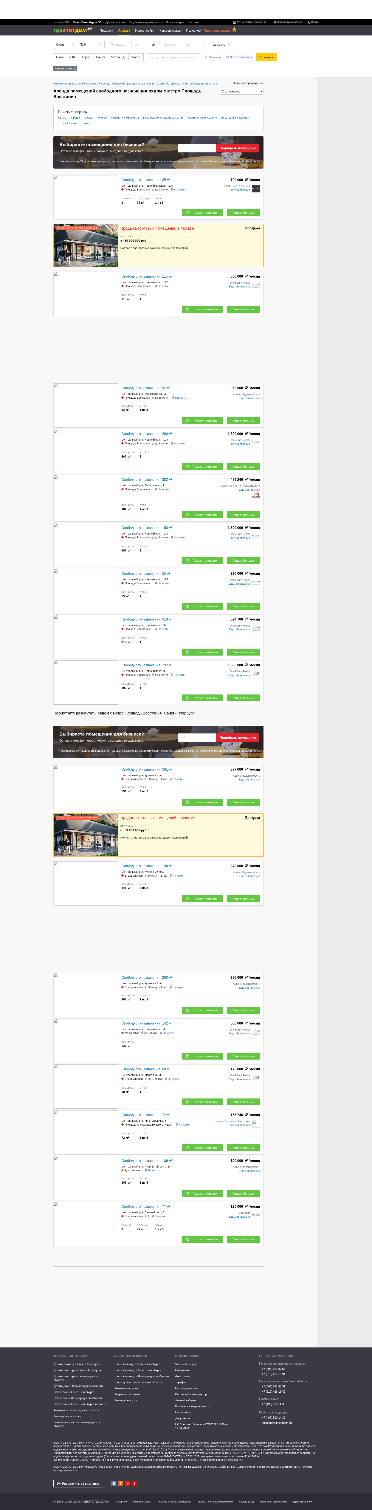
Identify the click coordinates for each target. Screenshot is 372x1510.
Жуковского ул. (154, 393)
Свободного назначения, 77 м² (145, 1206)
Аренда (124, 30)
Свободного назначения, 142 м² (146, 1023)
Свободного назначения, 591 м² (146, 769)
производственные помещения (163, 118)
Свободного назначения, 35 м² (145, 180)
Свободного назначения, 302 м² (146, 479)
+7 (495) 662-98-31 (273, 1386)
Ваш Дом (244, 1212)
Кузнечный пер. (154, 775)
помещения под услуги (202, 118)
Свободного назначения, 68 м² (145, 1069)
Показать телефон (205, 212)
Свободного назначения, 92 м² (145, 388)
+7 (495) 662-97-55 (273, 1368)
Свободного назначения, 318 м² (146, 619)
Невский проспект (156, 185)
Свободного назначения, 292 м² (146, 665)
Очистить (215, 57)
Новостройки (144, 30)
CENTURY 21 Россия (237, 186)
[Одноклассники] (120, 1483)
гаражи (102, 118)
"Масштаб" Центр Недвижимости (240, 485)
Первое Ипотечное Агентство (232, 1121)
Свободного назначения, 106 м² (146, 1161)
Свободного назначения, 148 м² (146, 866)
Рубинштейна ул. (155, 1166)
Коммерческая (170, 30)
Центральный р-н (132, 185)
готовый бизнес (68, 123)
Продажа (106, 30)
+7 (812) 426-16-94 (273, 1374)
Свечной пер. (153, 1212)
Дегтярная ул (153, 485)
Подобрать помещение (238, 148)
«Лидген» (98, 1456)
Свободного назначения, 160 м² (146, 528)
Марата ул (151, 1075)
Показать (266, 57)
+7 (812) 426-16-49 (273, 1391)
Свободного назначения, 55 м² (145, 573)
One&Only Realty (240, 282)
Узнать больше (243, 212)
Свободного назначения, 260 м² (146, 434)
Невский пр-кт (153, 282)
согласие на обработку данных (262, 1466)
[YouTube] (127, 1483)
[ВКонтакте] (113, 1483)
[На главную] (74, 30)
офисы (62, 118)
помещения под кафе (235, 118)
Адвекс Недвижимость (246, 394)
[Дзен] (134, 1483)
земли (86, 123)
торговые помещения (125, 118)
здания (75, 118)
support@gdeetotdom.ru (277, 1422)
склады (89, 118)
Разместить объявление (80, 1483)
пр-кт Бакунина (154, 1120)
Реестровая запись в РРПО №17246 (221, 1456)
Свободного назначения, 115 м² (146, 276)
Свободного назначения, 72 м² (145, 1115)
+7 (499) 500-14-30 (273, 1404)
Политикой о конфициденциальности (232, 161)
